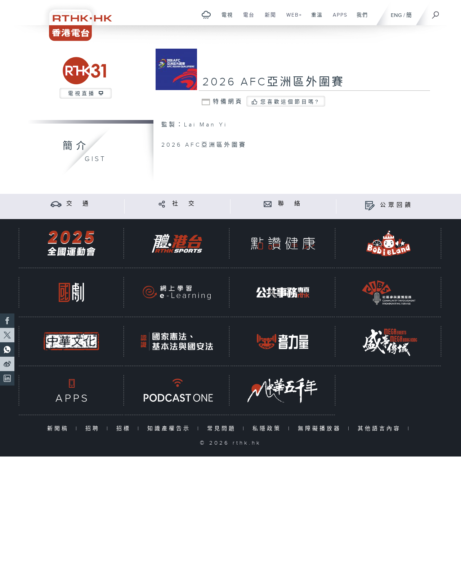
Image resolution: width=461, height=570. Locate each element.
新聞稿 (59, 429)
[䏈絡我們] (267, 204)
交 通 (78, 203)
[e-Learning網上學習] (177, 292)
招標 (125, 429)
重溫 (314, 18)
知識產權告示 (170, 429)
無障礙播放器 (321, 429)
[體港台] (177, 243)
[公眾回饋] (369, 205)
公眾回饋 (396, 205)
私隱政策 (268, 429)
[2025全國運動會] (71, 243)
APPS (337, 18)
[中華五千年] (283, 390)
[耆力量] (283, 341)
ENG (396, 15)
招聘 (94, 429)
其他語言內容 (381, 429)
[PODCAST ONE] (177, 390)
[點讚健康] (283, 243)
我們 (359, 18)
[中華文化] (71, 341)
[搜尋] (435, 12)
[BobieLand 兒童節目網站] (388, 243)
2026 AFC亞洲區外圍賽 (273, 82)
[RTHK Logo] (75, 20)
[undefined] (206, 15)
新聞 (267, 18)
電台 (246, 18)
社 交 (184, 203)
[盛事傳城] (388, 341)
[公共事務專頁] (283, 292)
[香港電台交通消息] (56, 204)
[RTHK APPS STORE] (71, 390)
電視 (224, 18)
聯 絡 (290, 203)
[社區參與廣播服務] (388, 292)
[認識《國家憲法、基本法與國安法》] (177, 341)
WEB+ (291, 18)
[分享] (162, 204)
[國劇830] (71, 292)
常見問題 (223, 429)
